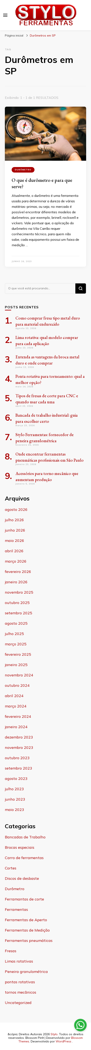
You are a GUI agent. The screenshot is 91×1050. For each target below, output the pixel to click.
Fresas (10, 950)
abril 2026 (14, 550)
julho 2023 (14, 788)
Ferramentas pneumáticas (28, 940)
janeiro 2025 (16, 664)
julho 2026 (14, 519)
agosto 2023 (16, 778)
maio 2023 (14, 809)
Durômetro (23, 169)
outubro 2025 (17, 602)
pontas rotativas (20, 981)
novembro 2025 (19, 592)
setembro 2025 (18, 613)
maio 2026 (14, 540)
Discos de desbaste (22, 878)
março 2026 (15, 561)
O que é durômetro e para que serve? (42, 183)
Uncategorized (18, 1002)
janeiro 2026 (16, 581)
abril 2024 (14, 695)
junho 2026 (15, 530)
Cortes (10, 868)
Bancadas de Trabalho (25, 837)
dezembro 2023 (19, 737)
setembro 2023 (18, 768)
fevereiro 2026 (18, 571)
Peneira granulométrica (26, 971)
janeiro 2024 (16, 726)
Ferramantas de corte (24, 899)
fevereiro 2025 (18, 654)
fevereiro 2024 (18, 716)
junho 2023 (15, 799)
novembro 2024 (19, 675)
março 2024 (15, 706)
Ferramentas (16, 909)
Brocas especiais (19, 847)
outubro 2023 (17, 757)
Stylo (54, 1034)
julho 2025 (14, 633)
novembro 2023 (19, 747)
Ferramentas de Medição (27, 930)
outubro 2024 (17, 685)
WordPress (63, 1041)
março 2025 (15, 644)
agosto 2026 (16, 509)
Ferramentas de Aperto (26, 919)
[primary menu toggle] (5, 15)
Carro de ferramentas (24, 857)
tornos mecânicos (20, 992)
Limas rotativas (19, 961)
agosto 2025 (16, 623)
